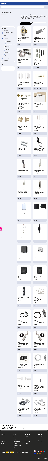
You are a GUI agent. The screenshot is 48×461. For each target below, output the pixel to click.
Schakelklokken (8, 54)
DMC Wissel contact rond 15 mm (23, 235)
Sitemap (33, 458)
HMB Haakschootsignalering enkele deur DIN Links (23, 321)
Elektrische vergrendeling (8, 32)
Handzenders (7, 47)
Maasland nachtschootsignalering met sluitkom (39, 192)
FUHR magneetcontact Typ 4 (39, 277)
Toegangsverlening (7, 58)
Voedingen (6, 60)
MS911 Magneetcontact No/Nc (23, 60)
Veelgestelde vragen (17, 445)
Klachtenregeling (16, 447)
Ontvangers (7, 49)
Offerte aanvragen (16, 441)
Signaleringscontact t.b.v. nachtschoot (39, 171)
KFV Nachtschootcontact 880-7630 (39, 365)
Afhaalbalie (15, 443)
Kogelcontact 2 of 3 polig (23, 82)
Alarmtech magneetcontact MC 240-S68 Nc (40, 38)
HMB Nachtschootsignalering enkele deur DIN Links (23, 343)
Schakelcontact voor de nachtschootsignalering (23, 192)
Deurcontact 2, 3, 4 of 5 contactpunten (39, 60)
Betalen (2, 439)
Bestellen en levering (5, 436)
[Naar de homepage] (6, 3)
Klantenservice (16, 436)
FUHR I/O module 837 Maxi (22, 256)
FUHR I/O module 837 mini (40, 255)
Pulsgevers (6, 38)
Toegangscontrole (7, 57)
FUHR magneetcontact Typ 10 (23, 277)
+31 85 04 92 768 (43, 442)
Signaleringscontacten (11, 44)
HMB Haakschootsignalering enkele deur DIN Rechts (39, 321)
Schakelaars (7, 52)
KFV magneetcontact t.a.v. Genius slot (22, 365)
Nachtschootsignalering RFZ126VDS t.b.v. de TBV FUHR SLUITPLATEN (39, 149)
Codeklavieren (27, 436)
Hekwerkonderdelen (7, 33)
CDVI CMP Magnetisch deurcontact (23, 214)
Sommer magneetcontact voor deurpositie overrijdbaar (40, 409)
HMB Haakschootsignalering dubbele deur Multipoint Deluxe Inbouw (39, 299)
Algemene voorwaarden (5, 458)
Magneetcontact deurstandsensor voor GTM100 (39, 127)
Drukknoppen (7, 46)
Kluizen (5, 35)
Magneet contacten (10, 43)
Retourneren (3, 441)
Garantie (2, 443)
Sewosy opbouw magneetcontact (22, 149)
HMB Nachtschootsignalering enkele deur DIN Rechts (39, 343)
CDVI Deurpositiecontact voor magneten (39, 214)
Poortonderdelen (7, 36)
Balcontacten (9, 41)
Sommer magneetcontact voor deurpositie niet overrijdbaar (23, 409)
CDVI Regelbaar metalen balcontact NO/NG (23, 38)
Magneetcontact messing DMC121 (23, 127)
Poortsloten (27, 439)
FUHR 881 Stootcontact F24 (39, 235)
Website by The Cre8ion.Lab (42, 458)
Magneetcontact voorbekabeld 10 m (38, 83)
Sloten (5, 55)
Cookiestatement (27, 458)
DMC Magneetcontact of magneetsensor (23, 104)
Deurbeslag (6, 30)
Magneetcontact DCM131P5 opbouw (38, 104)
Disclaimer (13, 458)
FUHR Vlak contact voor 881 (23, 298)
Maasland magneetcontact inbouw (23, 386)
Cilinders (26, 443)
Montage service (16, 439)
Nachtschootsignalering (23, 170)
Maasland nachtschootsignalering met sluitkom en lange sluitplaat (39, 387)
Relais (6, 50)
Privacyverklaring (19, 458)
